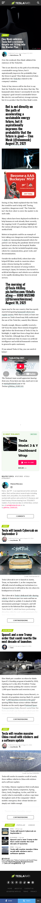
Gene (11, 647)
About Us (18, 888)
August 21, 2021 (15, 143)
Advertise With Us (13, 891)
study (5, 240)
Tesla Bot (17, 78)
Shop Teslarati (12, 434)
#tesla (10, 862)
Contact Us (28, 888)
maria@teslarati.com (12, 383)
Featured (19, 476)
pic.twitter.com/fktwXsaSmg (20, 293)
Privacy (34, 891)
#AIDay (20, 287)
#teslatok (17, 862)
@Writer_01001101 (15, 386)
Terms (25, 891)
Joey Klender (14, 540)
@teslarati (6, 858)
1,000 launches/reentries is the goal (20, 700)
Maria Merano (14, 55)
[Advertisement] (20, 409)
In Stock (34, 434)
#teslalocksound (27, 862)
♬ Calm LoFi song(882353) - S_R (13, 863)
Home (10, 888)
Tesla (38, 48)
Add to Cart (29, 462)
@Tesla (10, 287)
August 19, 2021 (15, 302)
